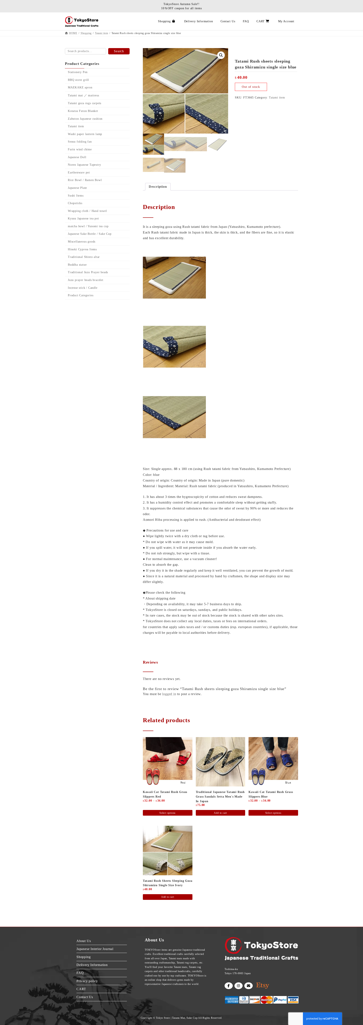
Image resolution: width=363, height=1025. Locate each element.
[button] (221, 55)
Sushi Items (76, 195)
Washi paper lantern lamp (85, 134)
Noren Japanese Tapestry (84, 164)
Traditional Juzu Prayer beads (88, 272)
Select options (167, 812)
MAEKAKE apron (80, 87)
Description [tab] (158, 186)
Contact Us (84, 997)
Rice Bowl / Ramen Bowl (85, 180)
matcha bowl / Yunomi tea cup (88, 226)
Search (119, 51)
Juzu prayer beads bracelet (85, 280)
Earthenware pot (79, 172)
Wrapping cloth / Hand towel (87, 211)
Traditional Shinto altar (84, 257)
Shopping (83, 957)
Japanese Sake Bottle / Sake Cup (90, 234)
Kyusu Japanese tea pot (83, 218)
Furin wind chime (80, 149)
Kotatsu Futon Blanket (83, 111)
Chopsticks (75, 203)
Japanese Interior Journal (94, 948)
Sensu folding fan (80, 141)
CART (81, 989)
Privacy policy (87, 981)
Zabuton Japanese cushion (85, 118)
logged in (169, 694)
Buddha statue (77, 264)
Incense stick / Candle (82, 287)
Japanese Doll (77, 157)
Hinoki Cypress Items (82, 249)
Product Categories (80, 295)
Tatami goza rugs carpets (84, 103)
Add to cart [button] (220, 812)
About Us (83, 940)
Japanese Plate (77, 187)
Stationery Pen (78, 72)
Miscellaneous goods (81, 241)
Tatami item (277, 97)
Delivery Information (92, 965)
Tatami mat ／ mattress (83, 95)
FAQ (80, 973)
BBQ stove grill (78, 79)
